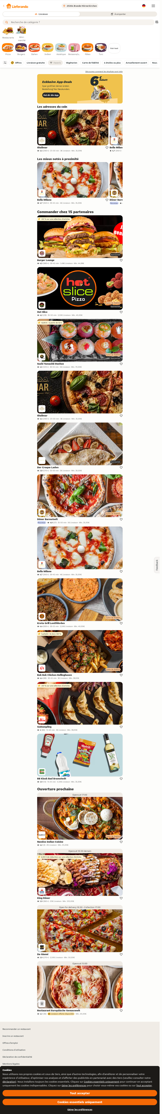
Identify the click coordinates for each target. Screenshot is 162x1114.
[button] (15, 5)
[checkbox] (8, 49)
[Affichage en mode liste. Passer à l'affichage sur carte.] (157, 22)
